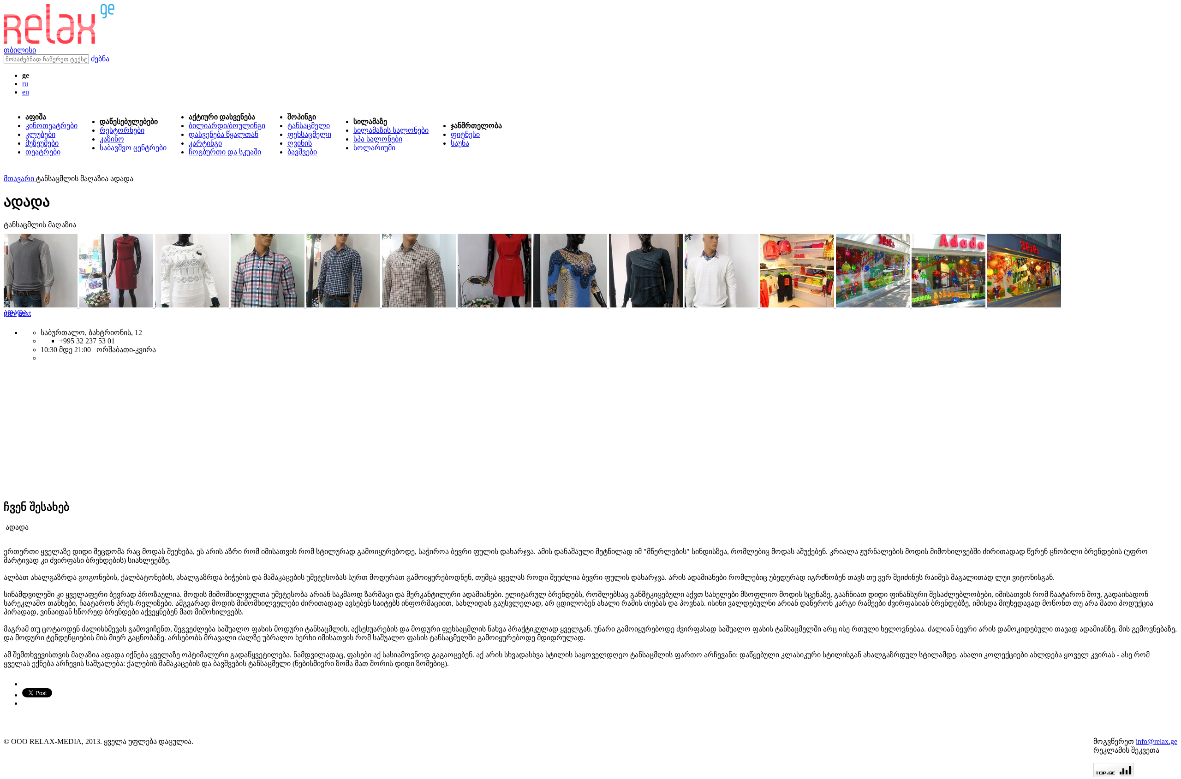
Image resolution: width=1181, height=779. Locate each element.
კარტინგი (205, 143)
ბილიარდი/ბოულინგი (227, 126)
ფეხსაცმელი (309, 134)
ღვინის (299, 143)
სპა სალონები (377, 139)
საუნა (460, 143)
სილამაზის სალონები (391, 130)
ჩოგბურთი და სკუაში (225, 152)
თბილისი (20, 50)
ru (25, 84)
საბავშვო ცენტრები (133, 148)
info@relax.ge (1156, 741)
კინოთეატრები (51, 126)
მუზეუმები (42, 143)
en (25, 92)
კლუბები (40, 134)
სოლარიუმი (374, 148)
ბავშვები (302, 152)
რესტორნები (122, 130)
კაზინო (112, 139)
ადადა (15, 312)
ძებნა (100, 59)
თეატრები (42, 152)
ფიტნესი (465, 134)
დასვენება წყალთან (223, 134)
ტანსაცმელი (308, 126)
